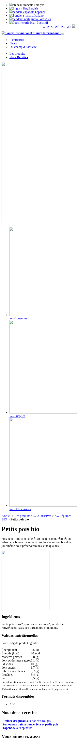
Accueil (7, 515)
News (13, 43)
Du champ (23, 47)
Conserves (42, 515)
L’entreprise (16, 39)
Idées (18, 57)
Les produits (17, 53)
